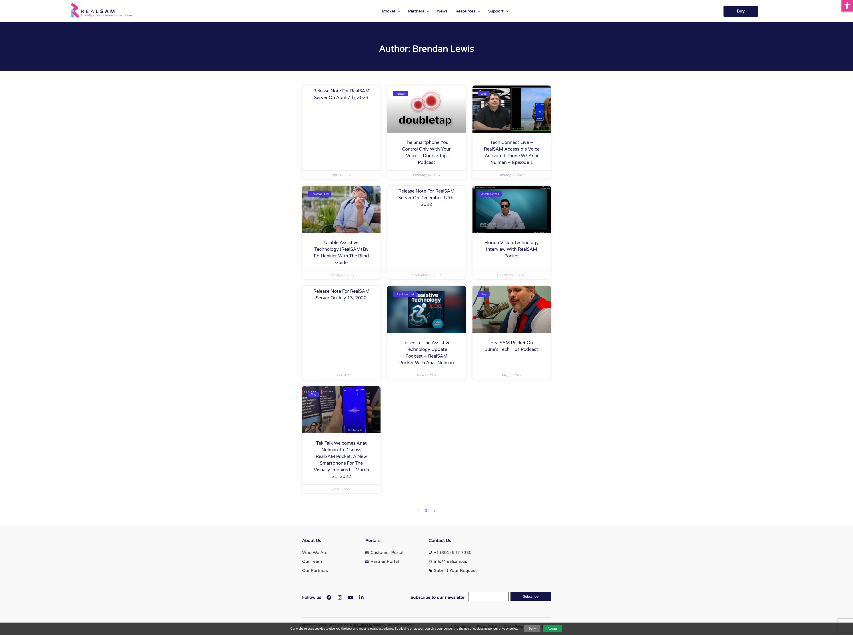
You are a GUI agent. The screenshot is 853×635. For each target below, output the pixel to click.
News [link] (442, 11)
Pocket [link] (388, 11)
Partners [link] (416, 11)
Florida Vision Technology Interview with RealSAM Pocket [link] (511, 249)
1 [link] (418, 510)
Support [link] (496, 11)
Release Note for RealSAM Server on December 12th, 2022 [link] (426, 198)
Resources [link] (465, 11)
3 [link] (435, 510)
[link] (847, 6)
